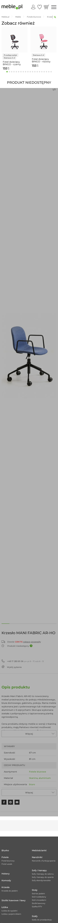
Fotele (5, 857)
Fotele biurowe (37, 771)
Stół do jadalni (38, 893)
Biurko (5, 850)
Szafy (35, 916)
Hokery (6, 873)
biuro (32, 784)
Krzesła (5, 887)
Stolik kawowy (38, 903)
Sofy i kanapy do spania (43, 877)
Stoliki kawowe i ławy (14, 900)
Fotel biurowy (8, 861)
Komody (6, 880)
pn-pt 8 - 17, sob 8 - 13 (25, 661)
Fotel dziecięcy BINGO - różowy (41, 60)
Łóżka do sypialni (9, 911)
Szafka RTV (37, 906)
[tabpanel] (15, 48)
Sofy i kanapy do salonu (43, 874)
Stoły (34, 890)
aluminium (45, 778)
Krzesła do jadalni (10, 891)
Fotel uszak (7, 864)
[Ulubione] (39, 7)
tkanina (33, 778)
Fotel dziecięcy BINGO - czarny (12, 63)
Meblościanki (39, 850)
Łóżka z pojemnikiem (11, 914)
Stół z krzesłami (39, 900)
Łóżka (5, 907)
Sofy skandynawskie (41, 880)
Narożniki (37, 857)
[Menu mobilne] (53, 7)
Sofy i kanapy (39, 870)
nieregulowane (37, 790)
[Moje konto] (33, 7)
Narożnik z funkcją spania (43, 861)
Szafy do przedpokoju (42, 920)
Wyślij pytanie (14, 667)
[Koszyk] (46, 7)
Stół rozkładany (39, 897)
